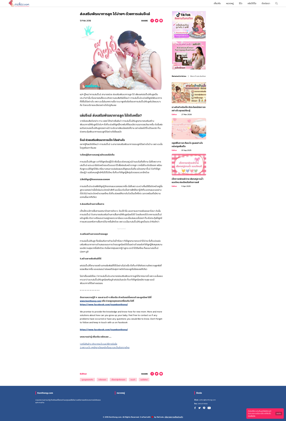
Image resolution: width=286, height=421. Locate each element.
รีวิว (240, 3)
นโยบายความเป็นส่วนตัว (174, 417)
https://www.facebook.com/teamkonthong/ (104, 304)
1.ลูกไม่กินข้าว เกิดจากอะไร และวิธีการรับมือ (98, 344)
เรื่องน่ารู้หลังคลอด (118, 379)
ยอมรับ (279, 413)
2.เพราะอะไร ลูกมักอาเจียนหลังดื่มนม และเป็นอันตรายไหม (104, 347)
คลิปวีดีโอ (252, 3)
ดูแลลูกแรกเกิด (87, 379)
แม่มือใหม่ (144, 379)
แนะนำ (133, 379)
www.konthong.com (90, 301)
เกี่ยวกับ (217, 3)
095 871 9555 (203, 403)
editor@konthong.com (207, 400)
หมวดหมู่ (230, 3)
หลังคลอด (102, 379)
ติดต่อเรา (266, 3)
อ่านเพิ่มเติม (251, 416)
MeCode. (161, 417)
